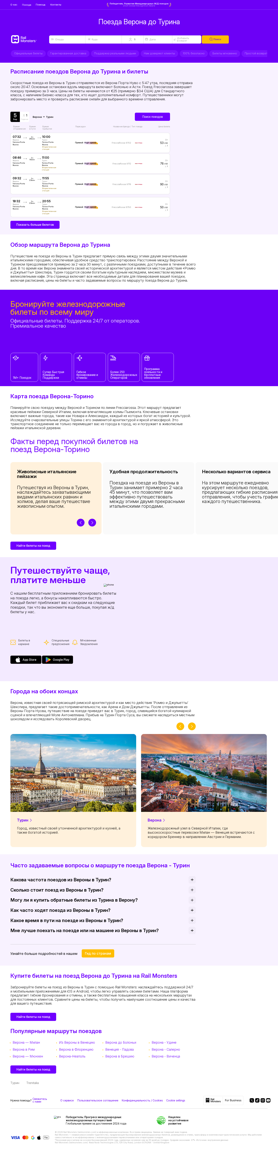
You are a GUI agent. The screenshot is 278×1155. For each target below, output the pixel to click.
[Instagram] (261, 1100)
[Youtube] (267, 1100)
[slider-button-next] (92, 522)
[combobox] (67, 39)
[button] (132, 39)
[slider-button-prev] (81, 522)
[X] (250, 1100)
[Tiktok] (256, 1100)
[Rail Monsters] (29, 39)
